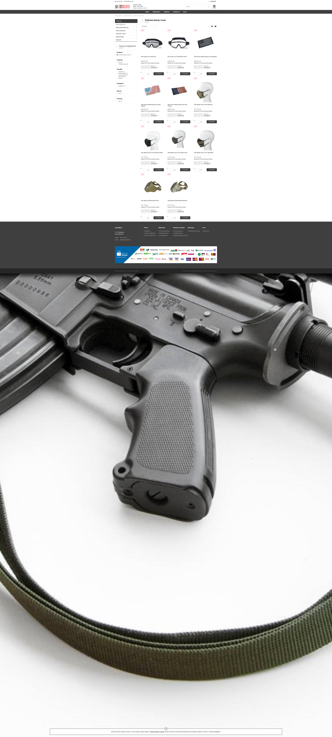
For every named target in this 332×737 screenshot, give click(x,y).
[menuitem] (147, 12)
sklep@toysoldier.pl (142, 8)
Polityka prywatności (194, 231)
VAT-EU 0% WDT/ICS (150, 235)
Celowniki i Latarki (121, 33)
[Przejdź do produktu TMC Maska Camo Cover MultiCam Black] (152, 138)
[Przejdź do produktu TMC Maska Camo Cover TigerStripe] (205, 138)
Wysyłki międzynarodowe (181, 235)
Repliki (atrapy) (120, 36)
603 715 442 (138, 6)
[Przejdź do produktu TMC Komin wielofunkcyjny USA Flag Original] (152, 90)
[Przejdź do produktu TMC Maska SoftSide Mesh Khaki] (152, 186)
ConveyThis (3, 274)
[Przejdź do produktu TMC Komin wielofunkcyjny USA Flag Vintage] (179, 90)
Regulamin (148, 231)
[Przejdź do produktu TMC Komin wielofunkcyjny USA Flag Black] (205, 42)
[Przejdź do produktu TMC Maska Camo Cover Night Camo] (179, 138)
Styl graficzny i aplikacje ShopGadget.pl (192, 271)
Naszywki (118, 40)
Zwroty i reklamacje (150, 233)
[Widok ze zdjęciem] (212, 26)
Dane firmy (206, 231)
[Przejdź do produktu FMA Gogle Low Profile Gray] (152, 42)
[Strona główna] (122, 6)
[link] (124, 54)
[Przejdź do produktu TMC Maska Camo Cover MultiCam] (205, 90)
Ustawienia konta (164, 233)
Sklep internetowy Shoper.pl (210, 271)
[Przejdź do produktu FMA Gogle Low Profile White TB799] (179, 42)
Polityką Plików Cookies (157, 731)
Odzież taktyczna (120, 24)
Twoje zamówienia (164, 231)
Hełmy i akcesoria (120, 30)
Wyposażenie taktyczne (122, 27)
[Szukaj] (208, 6)
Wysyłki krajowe (178, 233)
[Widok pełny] (215, 26)
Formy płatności (178, 231)
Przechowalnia (163, 235)
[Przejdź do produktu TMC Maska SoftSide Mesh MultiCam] (179, 186)
